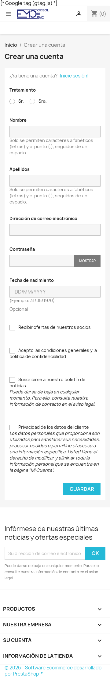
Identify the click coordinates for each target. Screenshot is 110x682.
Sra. (42, 101)
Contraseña (22, 249)
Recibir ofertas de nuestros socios (54, 327)
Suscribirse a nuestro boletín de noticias (52, 391)
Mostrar (87, 260)
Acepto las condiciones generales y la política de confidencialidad (53, 353)
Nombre (18, 120)
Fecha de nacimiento (31, 280)
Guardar (82, 489)
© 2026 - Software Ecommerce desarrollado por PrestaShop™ (53, 670)
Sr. (20, 101)
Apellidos (19, 169)
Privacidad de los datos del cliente (54, 448)
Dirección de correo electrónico (43, 218)
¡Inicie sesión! (73, 76)
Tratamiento (22, 90)
